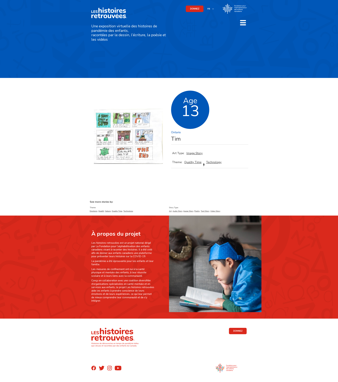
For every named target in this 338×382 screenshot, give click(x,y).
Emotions (93, 211)
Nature (108, 211)
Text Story (205, 211)
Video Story (215, 211)
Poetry (197, 211)
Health (101, 211)
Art (170, 211)
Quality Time (192, 162)
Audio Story (177, 211)
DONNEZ (194, 8)
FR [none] (208, 8)
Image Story (194, 153)
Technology (214, 162)
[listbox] (210, 8)
